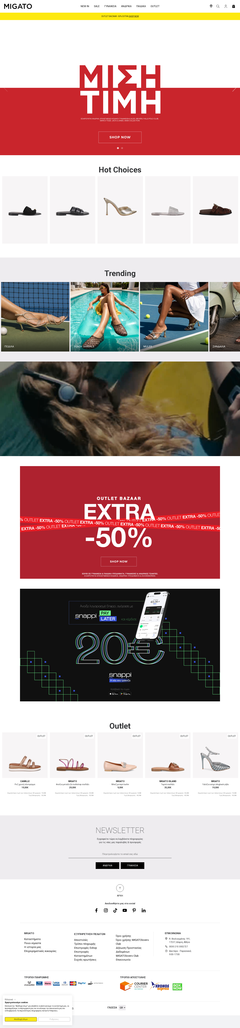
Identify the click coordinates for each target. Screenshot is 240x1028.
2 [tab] (122, 148)
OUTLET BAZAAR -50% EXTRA (120, 16)
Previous (5, 87)
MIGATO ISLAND (167, 781)
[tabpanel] (120, 87)
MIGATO (72, 781)
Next (234, 87)
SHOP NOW (134, 16)
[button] (10, 999)
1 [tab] (118, 148)
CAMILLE (25, 781)
